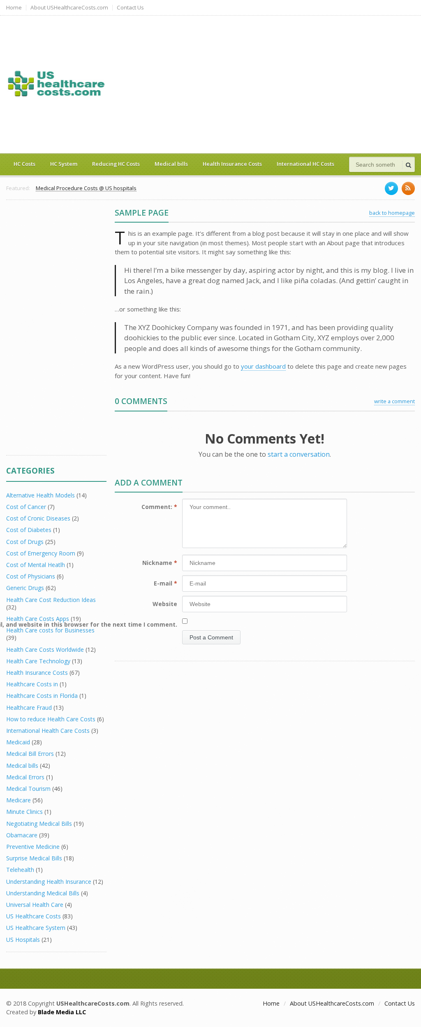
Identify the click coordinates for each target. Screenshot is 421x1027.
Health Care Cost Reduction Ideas (51, 600)
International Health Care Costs (48, 730)
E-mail (165, 583)
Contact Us (130, 7)
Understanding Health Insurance (48, 881)
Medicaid (18, 742)
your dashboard (263, 366)
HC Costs (24, 163)
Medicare (18, 800)
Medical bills (171, 163)
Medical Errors (25, 777)
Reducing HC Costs (116, 163)
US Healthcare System (35, 928)
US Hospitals (23, 939)
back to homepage (392, 212)
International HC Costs (305, 163)
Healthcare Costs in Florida (42, 695)
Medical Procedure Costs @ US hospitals (86, 188)
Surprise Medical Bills (34, 858)
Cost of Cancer (26, 507)
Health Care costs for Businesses (50, 630)
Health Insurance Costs (232, 163)
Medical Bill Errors (30, 753)
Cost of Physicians (30, 576)
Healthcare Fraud (29, 707)
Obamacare (21, 835)
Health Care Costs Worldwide (45, 649)
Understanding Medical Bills (42, 893)
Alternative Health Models (40, 495)
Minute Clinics (24, 812)
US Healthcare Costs (33, 916)
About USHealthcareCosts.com (69, 7)
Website (165, 604)
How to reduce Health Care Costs (50, 719)
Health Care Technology (38, 661)
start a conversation (299, 454)
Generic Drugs (25, 588)
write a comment (394, 401)
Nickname (159, 563)
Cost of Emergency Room (40, 553)
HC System (63, 163)
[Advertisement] (260, 83)
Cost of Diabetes (28, 530)
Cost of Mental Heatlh (35, 565)
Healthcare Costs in (32, 684)
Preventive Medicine (33, 846)
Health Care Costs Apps (37, 619)
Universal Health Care (34, 904)
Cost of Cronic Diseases (38, 518)
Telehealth (20, 870)
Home (14, 7)
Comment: (159, 507)
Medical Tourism (28, 788)
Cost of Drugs (25, 542)
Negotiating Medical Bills (39, 823)
